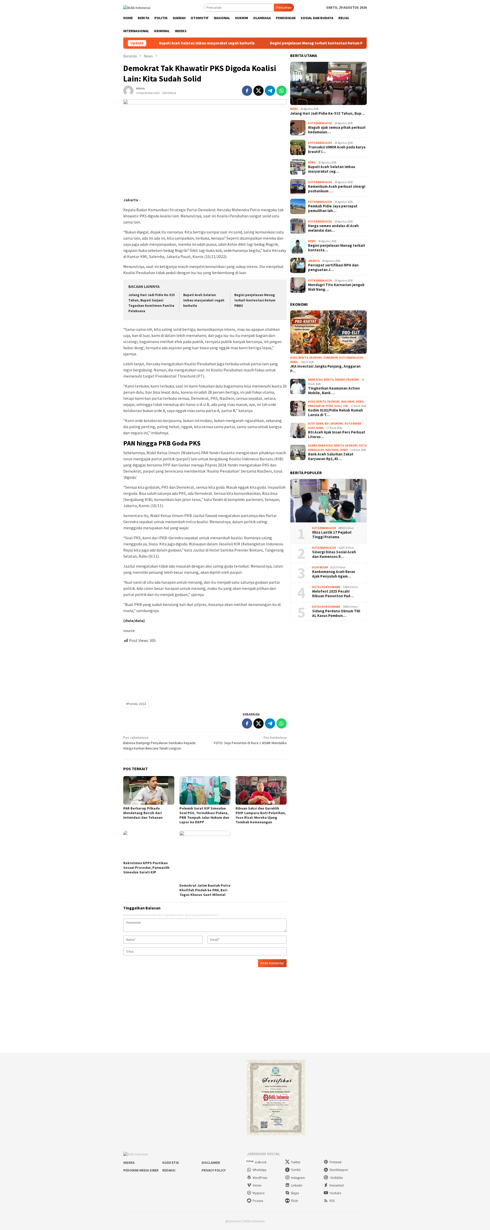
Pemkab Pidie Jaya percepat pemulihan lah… (333, 208)
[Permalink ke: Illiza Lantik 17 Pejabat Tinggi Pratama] (328, 500)
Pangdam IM (316, 406)
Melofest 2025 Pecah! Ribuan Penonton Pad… (333, 593)
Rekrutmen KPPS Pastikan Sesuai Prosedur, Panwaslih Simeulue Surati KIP (146, 867)
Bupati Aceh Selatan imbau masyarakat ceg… (331, 169)
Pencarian (283, 7)
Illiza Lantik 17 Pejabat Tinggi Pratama (332, 534)
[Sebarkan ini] (247, 91)
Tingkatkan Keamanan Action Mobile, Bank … (334, 390)
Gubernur (330, 357)
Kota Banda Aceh (320, 123)
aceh (293, 357)
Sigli (338, 406)
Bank (319, 423)
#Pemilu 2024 (136, 703)
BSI (327, 423)
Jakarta (314, 261)
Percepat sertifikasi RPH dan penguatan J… (333, 267)
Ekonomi (315, 357)
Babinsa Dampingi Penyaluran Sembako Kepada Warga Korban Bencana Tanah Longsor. (159, 743)
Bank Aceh (315, 379)
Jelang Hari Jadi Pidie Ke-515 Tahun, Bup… (327, 113)
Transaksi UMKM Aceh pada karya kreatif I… (336, 149)
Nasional (348, 401)
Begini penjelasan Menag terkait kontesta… (336, 247)
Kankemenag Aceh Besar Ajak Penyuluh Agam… (333, 574)
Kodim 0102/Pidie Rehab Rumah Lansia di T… (335, 412)
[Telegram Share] (270, 91)
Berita (303, 357)
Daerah (340, 379)
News (294, 109)
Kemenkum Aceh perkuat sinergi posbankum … (336, 188)
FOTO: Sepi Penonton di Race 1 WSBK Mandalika (250, 740)
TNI (345, 406)
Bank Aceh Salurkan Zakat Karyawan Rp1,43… (330, 456)
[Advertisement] (205, 669)
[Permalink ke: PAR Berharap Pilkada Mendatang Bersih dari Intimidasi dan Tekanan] (148, 790)
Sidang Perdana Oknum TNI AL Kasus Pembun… (336, 613)
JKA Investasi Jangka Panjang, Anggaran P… (325, 368)
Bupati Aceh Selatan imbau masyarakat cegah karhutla (172, 43)
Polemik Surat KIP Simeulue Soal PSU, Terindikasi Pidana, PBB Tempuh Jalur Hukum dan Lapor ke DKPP (204, 815)
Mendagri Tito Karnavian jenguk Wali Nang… (336, 287)
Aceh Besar (320, 567)
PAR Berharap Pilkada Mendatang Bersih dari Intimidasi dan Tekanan (143, 813)
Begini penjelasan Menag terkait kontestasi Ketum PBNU (285, 43)
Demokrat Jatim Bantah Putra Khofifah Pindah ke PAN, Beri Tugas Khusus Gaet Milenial (204, 890)
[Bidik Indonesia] (136, 7)
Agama (312, 445)
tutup (249, 1161)
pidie (329, 406)
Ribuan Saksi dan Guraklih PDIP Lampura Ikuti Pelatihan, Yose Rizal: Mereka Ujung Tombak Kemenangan (261, 815)
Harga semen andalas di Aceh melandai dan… (333, 228)
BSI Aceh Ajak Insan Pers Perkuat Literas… (336, 434)
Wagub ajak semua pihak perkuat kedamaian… (337, 129)
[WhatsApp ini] (281, 91)
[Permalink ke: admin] (128, 90)
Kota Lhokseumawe (326, 587)
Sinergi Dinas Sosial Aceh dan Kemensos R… (334, 554)
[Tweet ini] (258, 91)
